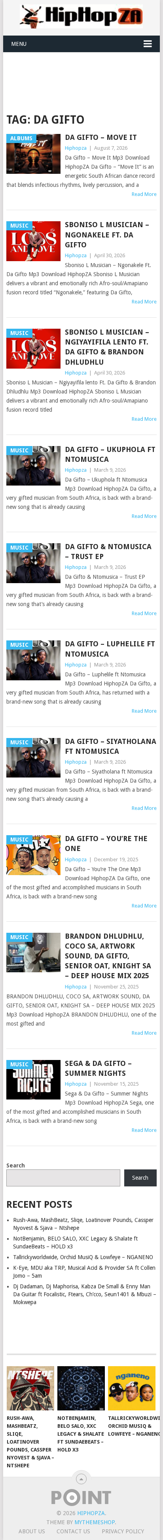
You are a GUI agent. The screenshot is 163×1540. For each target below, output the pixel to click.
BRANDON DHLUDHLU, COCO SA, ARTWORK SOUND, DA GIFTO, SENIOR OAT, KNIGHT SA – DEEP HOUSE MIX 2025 (108, 956)
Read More (144, 194)
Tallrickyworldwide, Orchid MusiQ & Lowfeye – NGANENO (83, 1257)
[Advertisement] (84, 72)
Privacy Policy (123, 1531)
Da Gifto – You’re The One (106, 843)
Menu (19, 44)
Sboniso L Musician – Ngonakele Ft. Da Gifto (107, 234)
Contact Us (73, 1531)
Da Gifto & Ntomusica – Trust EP (108, 551)
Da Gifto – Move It (101, 137)
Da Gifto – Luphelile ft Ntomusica (110, 649)
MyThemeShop (94, 1522)
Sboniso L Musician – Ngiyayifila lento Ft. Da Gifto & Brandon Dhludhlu (107, 347)
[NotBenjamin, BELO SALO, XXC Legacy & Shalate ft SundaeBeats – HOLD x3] (81, 1388)
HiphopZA (91, 1513)
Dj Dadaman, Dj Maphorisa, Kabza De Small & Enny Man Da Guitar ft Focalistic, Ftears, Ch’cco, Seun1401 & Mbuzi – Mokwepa (84, 1294)
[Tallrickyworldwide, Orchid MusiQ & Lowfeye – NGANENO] (131, 1388)
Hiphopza (76, 148)
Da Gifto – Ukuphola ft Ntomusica (110, 454)
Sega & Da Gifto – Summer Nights (98, 1068)
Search (15, 1165)
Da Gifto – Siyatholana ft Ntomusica (110, 746)
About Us (32, 1531)
